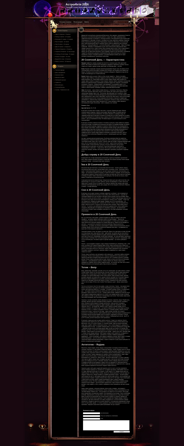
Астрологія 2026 (77, 4)
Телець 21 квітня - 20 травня (63, 36)
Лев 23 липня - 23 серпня (62, 44)
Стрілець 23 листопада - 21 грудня (64, 54)
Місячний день (59, 85)
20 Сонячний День (92, 29)
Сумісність (58, 82)
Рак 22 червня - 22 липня (62, 41)
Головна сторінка (65, 22)
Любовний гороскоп (60, 80)
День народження (60, 72)
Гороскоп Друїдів (59, 70)
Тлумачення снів (64, 90)
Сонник (57, 90)
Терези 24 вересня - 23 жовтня (63, 49)
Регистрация (78, 22)
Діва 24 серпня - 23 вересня (63, 46)
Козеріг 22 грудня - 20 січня (62, 56)
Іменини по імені (59, 77)
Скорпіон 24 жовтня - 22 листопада (65, 51)
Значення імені (59, 75)
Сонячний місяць (60, 87)
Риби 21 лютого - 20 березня (63, 61)
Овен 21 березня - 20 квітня (62, 34)
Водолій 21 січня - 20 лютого (63, 59)
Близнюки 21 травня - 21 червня (64, 39)
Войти (87, 22)
